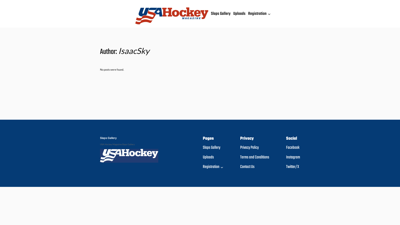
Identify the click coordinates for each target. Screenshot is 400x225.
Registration (257, 13)
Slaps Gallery (108, 138)
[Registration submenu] (269, 13)
